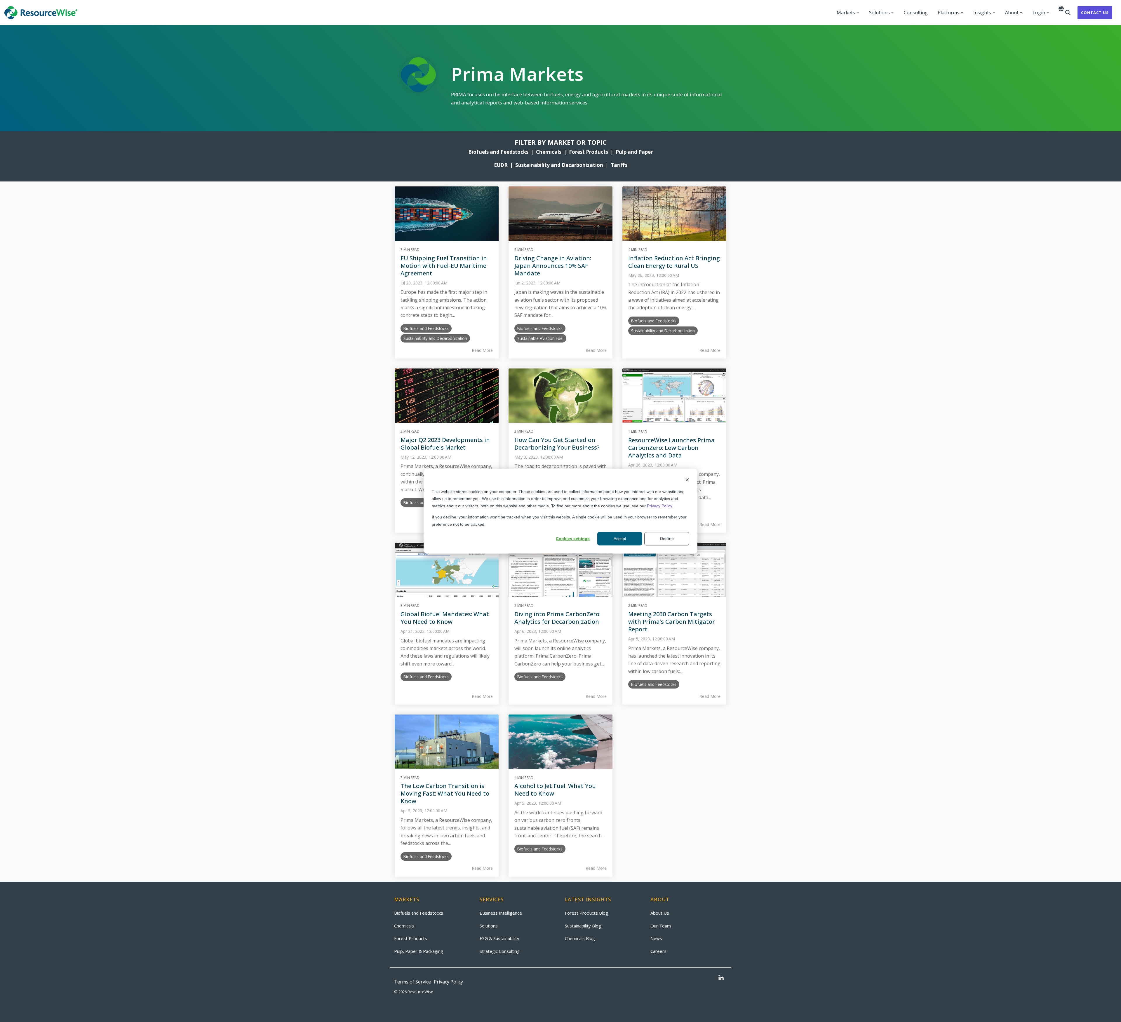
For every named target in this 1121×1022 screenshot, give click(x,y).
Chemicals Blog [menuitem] (580, 938)
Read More (482, 350)
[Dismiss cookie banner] (687, 480)
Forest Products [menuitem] (410, 938)
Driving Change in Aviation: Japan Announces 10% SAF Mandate (552, 265)
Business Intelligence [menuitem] (501, 913)
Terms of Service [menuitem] (412, 982)
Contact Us (1095, 12)
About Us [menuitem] (659, 913)
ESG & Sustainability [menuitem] (499, 938)
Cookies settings (573, 538)
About (1012, 12)
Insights (982, 12)
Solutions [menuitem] (489, 926)
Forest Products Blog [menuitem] (586, 913)
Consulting (916, 12)
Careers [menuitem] (658, 951)
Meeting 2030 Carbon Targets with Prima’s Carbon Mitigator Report (671, 621)
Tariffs (619, 165)
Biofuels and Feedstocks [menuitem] (418, 913)
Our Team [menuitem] (660, 926)
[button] (721, 978)
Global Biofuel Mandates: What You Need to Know (445, 618)
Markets (846, 12)
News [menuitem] (656, 938)
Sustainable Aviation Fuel (540, 338)
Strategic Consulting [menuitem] (500, 951)
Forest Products (588, 152)
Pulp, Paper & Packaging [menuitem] (418, 951)
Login (1039, 12)
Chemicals (550, 152)
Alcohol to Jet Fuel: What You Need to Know (555, 789)
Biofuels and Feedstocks (498, 152)
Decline (667, 538)
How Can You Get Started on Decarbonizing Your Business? (557, 443)
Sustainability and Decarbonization (559, 165)
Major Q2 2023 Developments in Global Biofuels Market (445, 443)
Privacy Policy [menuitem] (448, 982)
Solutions (879, 12)
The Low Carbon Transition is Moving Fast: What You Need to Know (445, 793)
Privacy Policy (659, 505)
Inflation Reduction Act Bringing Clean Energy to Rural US (674, 262)
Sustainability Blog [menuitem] (583, 926)
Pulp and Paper (634, 152)
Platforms (948, 12)
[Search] (1068, 12)
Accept (620, 538)
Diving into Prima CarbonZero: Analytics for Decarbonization (557, 618)
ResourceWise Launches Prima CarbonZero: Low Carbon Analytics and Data (671, 447)
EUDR (501, 165)
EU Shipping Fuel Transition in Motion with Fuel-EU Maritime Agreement (444, 265)
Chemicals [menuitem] (404, 926)
